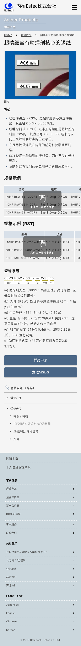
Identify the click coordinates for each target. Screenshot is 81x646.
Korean (11, 629)
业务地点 (11, 568)
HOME (8, 35)
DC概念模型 (13, 514)
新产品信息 (13, 505)
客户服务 (11, 524)
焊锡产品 (26, 35)
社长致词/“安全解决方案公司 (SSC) (27, 552)
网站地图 (12, 458)
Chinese (11, 621)
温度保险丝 (13, 497)
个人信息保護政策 (18, 467)
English (11, 613)
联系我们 (11, 532)
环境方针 (11, 585)
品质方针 (11, 577)
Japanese (12, 604)
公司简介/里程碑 (16, 560)
